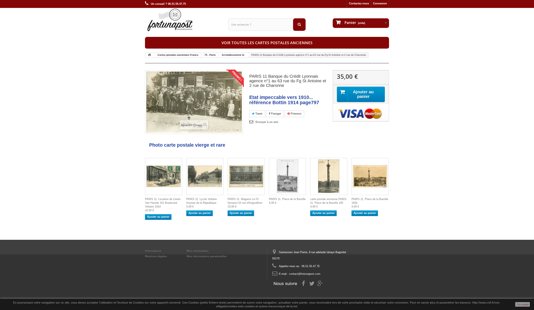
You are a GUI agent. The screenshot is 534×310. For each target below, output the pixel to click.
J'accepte (522, 304)
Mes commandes (198, 250)
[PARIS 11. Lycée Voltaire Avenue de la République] (204, 176)
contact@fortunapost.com (304, 273)
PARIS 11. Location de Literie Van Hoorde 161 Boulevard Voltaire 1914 (162, 203)
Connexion (380, 3)
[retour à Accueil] (149, 55)
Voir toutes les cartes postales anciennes (267, 42)
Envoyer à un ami (267, 122)
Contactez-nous (359, 3)
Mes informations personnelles (207, 256)
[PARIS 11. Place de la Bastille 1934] (370, 176)
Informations (153, 250)
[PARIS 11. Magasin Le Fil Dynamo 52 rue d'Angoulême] (246, 176)
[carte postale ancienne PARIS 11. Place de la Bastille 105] (328, 176)
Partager (275, 113)
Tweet (258, 113)
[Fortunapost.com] (183, 20)
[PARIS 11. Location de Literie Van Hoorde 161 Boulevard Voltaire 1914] (163, 176)
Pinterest (295, 113)
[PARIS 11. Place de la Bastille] (287, 176)
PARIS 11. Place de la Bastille (287, 199)
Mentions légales (156, 256)
